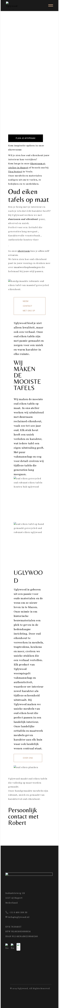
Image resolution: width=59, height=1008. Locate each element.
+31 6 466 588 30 (18, 912)
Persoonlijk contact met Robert (23, 816)
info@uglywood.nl (18, 917)
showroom (24, 251)
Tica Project (15, 171)
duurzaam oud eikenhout (23, 219)
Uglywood (22, 988)
